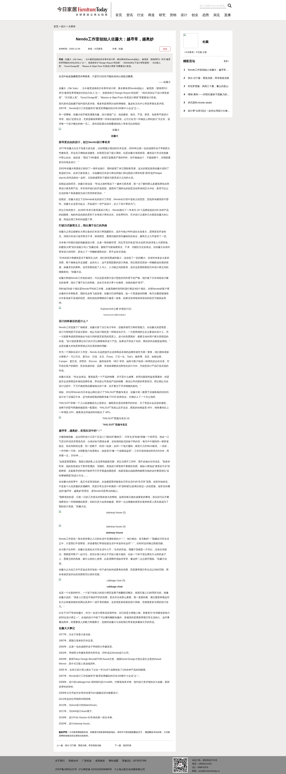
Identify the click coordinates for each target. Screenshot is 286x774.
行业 (140, 15)
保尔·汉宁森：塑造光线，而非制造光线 (83, 745)
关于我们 (60, 760)
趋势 (205, 15)
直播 (227, 15)
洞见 (216, 15)
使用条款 (100, 760)
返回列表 (127, 745)
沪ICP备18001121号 (66, 769)
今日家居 (98, 49)
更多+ (226, 61)
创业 (195, 15)
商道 (151, 15)
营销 (173, 15)
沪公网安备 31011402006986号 (95, 769)
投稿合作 (73, 760)
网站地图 (113, 760)
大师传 (71, 26)
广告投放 (86, 760)
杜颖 (121, 49)
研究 (162, 15)
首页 (118, 15)
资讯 (129, 15)
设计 (184, 15)
